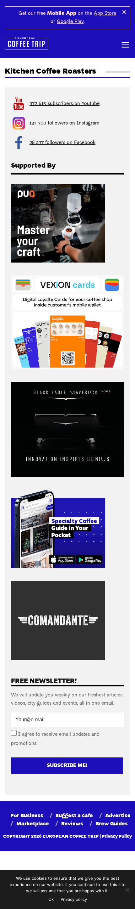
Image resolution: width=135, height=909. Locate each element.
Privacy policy (74, 899)
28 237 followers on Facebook (62, 142)
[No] (127, 890)
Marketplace (32, 824)
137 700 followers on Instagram (65, 123)
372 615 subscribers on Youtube (65, 103)
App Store (105, 13)
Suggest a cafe (74, 815)
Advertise (118, 815)
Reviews (72, 824)
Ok (51, 899)
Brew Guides (111, 824)
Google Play (70, 21)
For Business (27, 815)
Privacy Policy (117, 836)
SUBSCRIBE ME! (67, 765)
